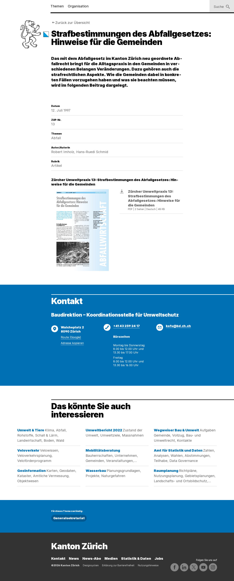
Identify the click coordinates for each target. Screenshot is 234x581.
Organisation (78, 6)
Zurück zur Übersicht (72, 23)
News (74, 558)
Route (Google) (71, 337)
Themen (57, 6)
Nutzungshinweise (148, 565)
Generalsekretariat (69, 518)
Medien (111, 558)
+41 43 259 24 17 (126, 326)
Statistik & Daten (136, 558)
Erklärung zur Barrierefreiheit (118, 565)
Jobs (159, 558)
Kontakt (58, 558)
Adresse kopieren (72, 343)
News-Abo (91, 558)
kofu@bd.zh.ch (178, 326)
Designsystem (91, 565)
